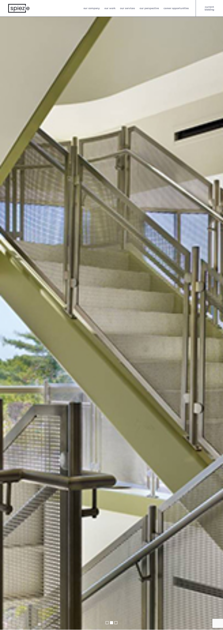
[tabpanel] (111, 323)
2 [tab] (111, 622)
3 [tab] (115, 622)
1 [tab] (107, 622)
